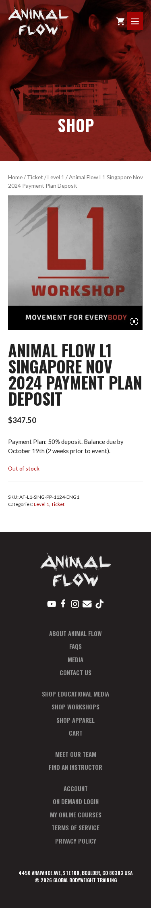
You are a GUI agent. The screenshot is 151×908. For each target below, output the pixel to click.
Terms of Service (75, 827)
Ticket (35, 177)
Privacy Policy (75, 840)
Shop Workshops (75, 706)
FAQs (75, 646)
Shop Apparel (75, 719)
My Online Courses (75, 814)
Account (76, 788)
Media (75, 659)
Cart (76, 732)
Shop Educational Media (75, 693)
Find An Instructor (75, 767)
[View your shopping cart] (120, 21)
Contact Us (75, 672)
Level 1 (56, 177)
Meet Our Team (75, 754)
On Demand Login (76, 801)
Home (15, 177)
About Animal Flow (75, 633)
